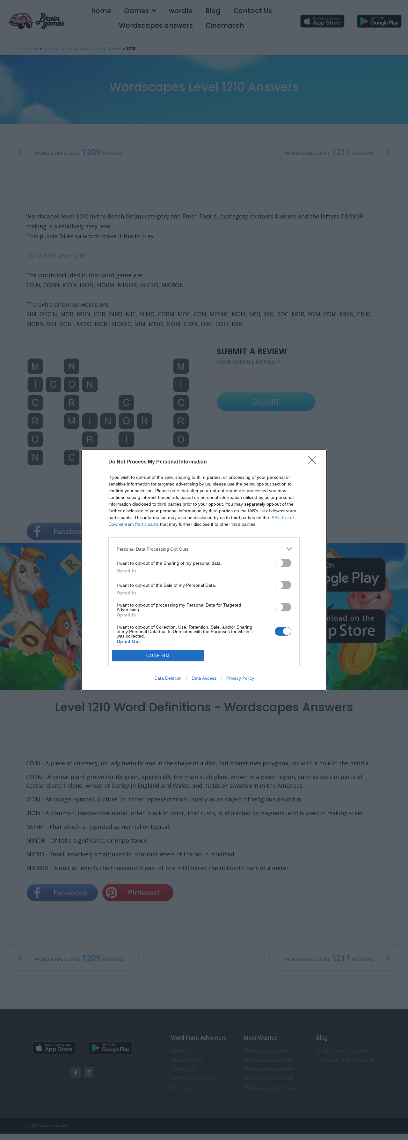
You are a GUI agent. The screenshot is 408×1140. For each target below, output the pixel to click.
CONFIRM (158, 655)
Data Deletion (168, 678)
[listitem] (204, 549)
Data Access (204, 678)
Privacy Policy (240, 678)
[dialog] (204, 570)
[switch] (283, 563)
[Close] (314, 462)
